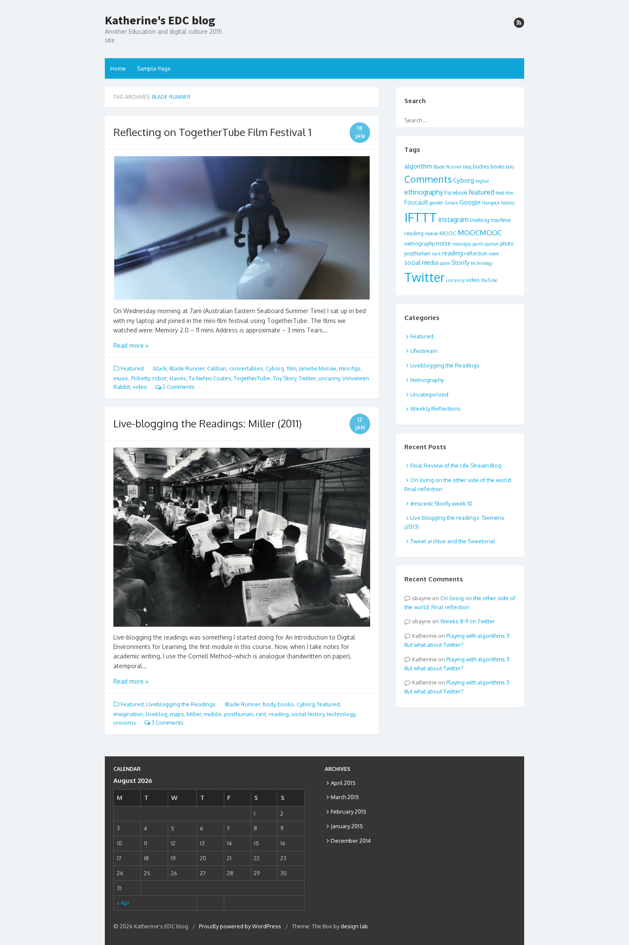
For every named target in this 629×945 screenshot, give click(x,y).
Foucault (416, 202)
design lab (354, 926)
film (291, 368)
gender (436, 203)
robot (159, 378)
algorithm (418, 166)
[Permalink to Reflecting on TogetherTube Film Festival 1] (241, 228)
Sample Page (154, 68)
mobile (213, 714)
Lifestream (423, 350)
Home (118, 68)
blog (467, 167)
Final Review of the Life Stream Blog (455, 465)
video (140, 386)
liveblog (156, 714)
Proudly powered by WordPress (240, 926)
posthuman (238, 714)
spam (444, 263)
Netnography (427, 379)
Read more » (130, 345)
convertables (246, 368)
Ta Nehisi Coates (210, 378)
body (269, 704)
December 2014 (351, 840)
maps (177, 714)
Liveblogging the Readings (181, 704)
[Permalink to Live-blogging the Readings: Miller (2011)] (241, 536)
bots (510, 167)
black (160, 368)
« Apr (123, 902)
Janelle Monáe (317, 368)
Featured (132, 368)
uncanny (329, 378)
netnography (419, 243)
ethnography (423, 192)
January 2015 (347, 826)
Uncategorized (429, 394)
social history (307, 714)
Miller (194, 714)
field (499, 193)
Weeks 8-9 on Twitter (467, 621)
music (120, 378)
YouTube (489, 280)
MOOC (447, 233)
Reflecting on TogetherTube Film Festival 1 (212, 132)
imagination (128, 714)
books (286, 704)
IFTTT (420, 217)
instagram (453, 219)
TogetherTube (252, 378)
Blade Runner (187, 368)
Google (470, 202)
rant (261, 714)
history (507, 203)
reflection (475, 253)
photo (506, 243)
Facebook (456, 192)
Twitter (307, 378)
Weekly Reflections (435, 408)
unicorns (124, 722)
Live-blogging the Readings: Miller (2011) (207, 423)
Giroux (451, 203)
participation (485, 244)
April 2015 (343, 782)
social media (421, 262)
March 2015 (345, 797)
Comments (428, 179)
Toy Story (284, 378)
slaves (177, 378)
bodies (481, 166)
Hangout (491, 203)
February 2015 (348, 811)
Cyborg (275, 368)
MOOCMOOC (479, 232)
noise (443, 243)
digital (482, 181)
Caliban (216, 368)
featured (328, 704)
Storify (460, 262)
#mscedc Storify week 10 (441, 503)
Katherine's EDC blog (160, 20)
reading (279, 714)
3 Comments (167, 722)
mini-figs (350, 368)
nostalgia (461, 244)
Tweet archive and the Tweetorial (452, 541)
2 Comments (178, 386)
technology (341, 714)
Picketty (140, 378)
